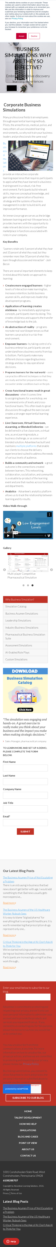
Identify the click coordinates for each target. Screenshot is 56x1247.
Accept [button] (21, 36)
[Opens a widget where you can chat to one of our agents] (11, 1241)
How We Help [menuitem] (28, 1123)
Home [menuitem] (28, 1111)
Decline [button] (34, 36)
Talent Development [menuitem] (28, 1117)
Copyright (7, 1186)
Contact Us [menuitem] (28, 1155)
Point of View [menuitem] (28, 1142)
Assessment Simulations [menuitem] (18, 645)
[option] (28, 568)
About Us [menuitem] (28, 1149)
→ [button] (51, 569)
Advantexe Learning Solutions (26, 1186)
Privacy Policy (17, 18)
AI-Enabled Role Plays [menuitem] (17, 652)
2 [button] (28, 585)
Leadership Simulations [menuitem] (18, 620)
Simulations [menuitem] (28, 1130)
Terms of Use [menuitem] (16, 1193)
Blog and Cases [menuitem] (28, 1136)
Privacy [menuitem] (6, 1193)
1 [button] (23, 585)
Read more (9, 902)
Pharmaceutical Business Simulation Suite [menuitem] (25, 636)
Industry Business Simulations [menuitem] (21, 627)
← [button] (4, 569)
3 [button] (32, 585)
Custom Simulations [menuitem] (16, 659)
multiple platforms (26, 446)
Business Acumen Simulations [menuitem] (21, 613)
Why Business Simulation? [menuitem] (19, 599)
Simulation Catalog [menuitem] (15, 606)
